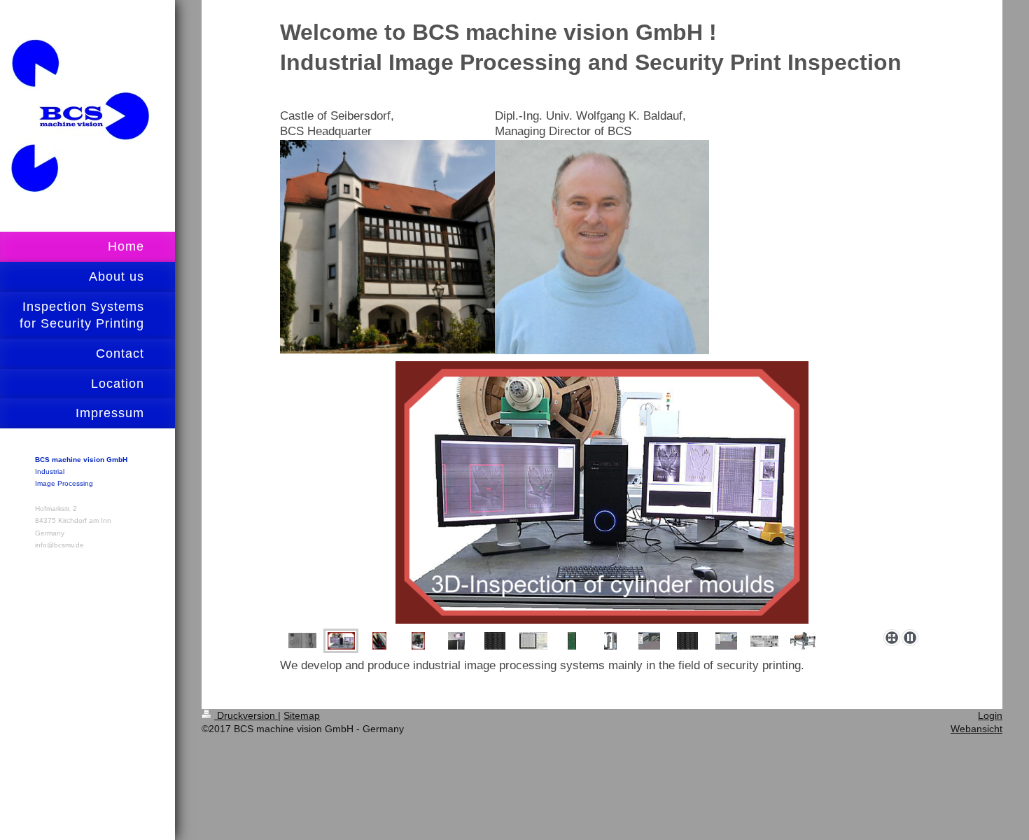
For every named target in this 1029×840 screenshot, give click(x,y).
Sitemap (302, 715)
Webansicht (976, 728)
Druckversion (246, 715)
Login (990, 715)
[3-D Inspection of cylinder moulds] (602, 492)
